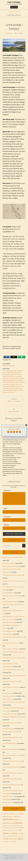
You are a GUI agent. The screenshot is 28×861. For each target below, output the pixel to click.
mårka (23, 382)
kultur (11, 823)
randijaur (17, 386)
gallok (12, 814)
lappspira (20, 380)
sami (10, 833)
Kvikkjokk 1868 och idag (9, 622)
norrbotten (20, 827)
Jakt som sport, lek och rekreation (12, 557)
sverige (5, 839)
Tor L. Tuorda (18, 33)
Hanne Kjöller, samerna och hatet (12, 723)
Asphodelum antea (11, 370)
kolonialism (6, 823)
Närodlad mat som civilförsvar (11, 687)
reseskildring (6, 388)
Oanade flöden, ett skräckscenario (12, 779)
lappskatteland (9, 825)
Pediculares (11, 386)
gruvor (5, 816)
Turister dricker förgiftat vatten (11, 767)
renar (22, 386)
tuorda (6, 841)
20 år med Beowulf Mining (10, 743)
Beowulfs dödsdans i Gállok (10, 601)
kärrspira (15, 378)
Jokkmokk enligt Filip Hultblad (11, 681)
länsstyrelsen (15, 825)
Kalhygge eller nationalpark (10, 714)
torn (4, 392)
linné (19, 382)
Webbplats (6, 525)
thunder (21, 390)
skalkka (9, 390)
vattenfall (13, 841)
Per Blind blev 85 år (8, 802)
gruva (22, 814)
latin (4, 382)
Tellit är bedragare (7, 634)
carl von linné (17, 374)
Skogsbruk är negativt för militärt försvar (14, 604)
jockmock (19, 376)
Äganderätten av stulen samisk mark (12, 761)
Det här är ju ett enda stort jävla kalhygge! (14, 702)
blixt (19, 372)
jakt (19, 816)
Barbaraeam (14, 372)
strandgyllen (14, 390)
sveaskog (23, 836)
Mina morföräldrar (8, 699)
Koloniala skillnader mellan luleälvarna (13, 652)
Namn (6, 508)
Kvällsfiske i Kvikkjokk (9, 796)
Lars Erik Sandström (8, 728)
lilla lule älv (9, 382)
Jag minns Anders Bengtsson (10, 749)
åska (4, 370)
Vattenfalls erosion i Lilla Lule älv (12, 596)
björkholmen (6, 814)
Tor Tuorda (14, 2)
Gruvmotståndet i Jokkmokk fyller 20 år (13, 637)
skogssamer (5, 836)
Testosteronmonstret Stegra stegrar (12, 773)
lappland (5, 380)
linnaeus (15, 382)
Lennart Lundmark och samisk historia (13, 675)
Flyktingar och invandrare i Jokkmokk (13, 658)
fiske (10, 813)
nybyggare (12, 384)
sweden (11, 839)
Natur (9, 366)
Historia (15, 11)
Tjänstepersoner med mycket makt (12, 737)
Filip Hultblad (6, 799)
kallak (15, 820)
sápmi (20, 388)
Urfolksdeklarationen (8, 593)
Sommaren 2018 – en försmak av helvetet (13, 581)
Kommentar (7, 490)
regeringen (10, 830)
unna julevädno (10, 392)
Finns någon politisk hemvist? (11, 643)
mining (21, 825)
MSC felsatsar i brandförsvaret (11, 566)
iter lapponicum (11, 376)
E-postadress (7, 516)
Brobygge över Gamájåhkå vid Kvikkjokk (13, 717)
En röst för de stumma (9, 563)
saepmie (16, 830)
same (20, 830)
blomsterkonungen (8, 374)
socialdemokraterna (12, 836)
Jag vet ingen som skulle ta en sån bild (13, 755)
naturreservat (5, 827)
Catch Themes (20, 858)
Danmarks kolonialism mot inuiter (12, 785)
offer (17, 384)
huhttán (16, 816)
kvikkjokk (21, 378)
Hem (9, 11)
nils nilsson (6, 384)
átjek (8, 372)
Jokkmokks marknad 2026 (10, 696)
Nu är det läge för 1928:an (9, 631)
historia (12, 816)
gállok (9, 816)
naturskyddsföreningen (13, 827)
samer (16, 388)
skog (18, 833)
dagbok (4, 376)
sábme (12, 388)
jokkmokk (5, 378)
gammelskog (16, 813)
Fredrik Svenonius (7, 693)
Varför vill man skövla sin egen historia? (13, 669)
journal (11, 378)
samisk (14, 833)
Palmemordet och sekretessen (11, 649)
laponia (4, 825)
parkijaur (5, 386)
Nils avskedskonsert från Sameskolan (13, 575)
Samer (13, 366)
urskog (9, 841)
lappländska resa (12, 380)
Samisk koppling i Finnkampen (11, 731)
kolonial (19, 819)
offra (20, 384)
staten (19, 836)
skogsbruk (21, 833)
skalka (4, 390)
